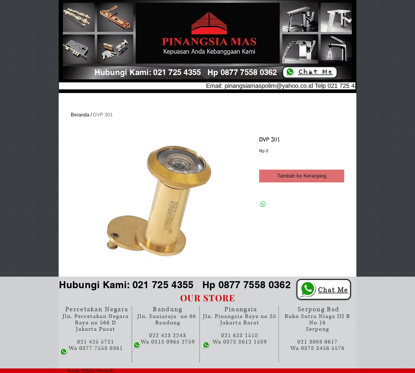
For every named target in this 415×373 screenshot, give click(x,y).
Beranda (80, 114)
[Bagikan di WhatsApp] (263, 204)
